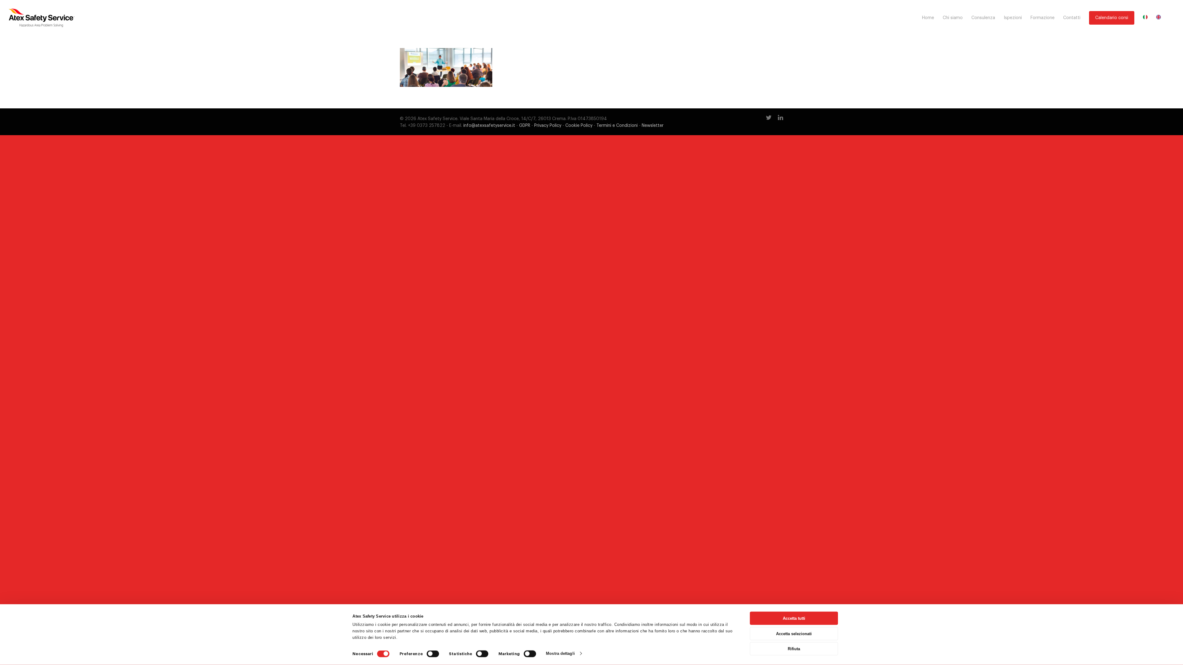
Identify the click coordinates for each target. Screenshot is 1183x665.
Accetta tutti (794, 618)
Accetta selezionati (794, 633)
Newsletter (653, 125)
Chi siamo (953, 18)
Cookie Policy (578, 125)
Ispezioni (1013, 18)
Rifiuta (794, 649)
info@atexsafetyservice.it (489, 125)
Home (928, 18)
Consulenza (983, 18)
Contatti (1071, 18)
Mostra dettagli (560, 653)
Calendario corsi (1111, 18)
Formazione (1043, 18)
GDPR (524, 125)
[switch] (433, 654)
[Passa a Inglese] (1158, 18)
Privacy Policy (547, 125)
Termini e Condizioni (617, 125)
